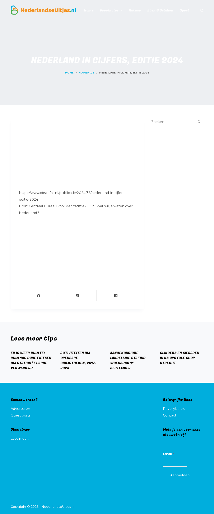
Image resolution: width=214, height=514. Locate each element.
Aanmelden (180, 475)
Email (168, 454)
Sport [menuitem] (185, 10)
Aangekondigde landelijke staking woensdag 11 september (128, 361)
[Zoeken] (201, 10)
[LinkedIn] (116, 295)
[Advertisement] (77, 155)
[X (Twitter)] (77, 295)
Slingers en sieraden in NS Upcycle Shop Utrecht (179, 358)
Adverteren (20, 409)
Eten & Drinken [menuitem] (160, 10)
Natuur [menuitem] (135, 10)
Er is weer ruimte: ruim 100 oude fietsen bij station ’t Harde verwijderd (31, 361)
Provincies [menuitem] (109, 10)
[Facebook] (38, 295)
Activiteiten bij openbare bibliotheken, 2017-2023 (78, 361)
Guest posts (21, 415)
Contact (169, 415)
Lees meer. (20, 439)
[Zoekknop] (199, 122)
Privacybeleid (174, 409)
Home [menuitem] (89, 10)
